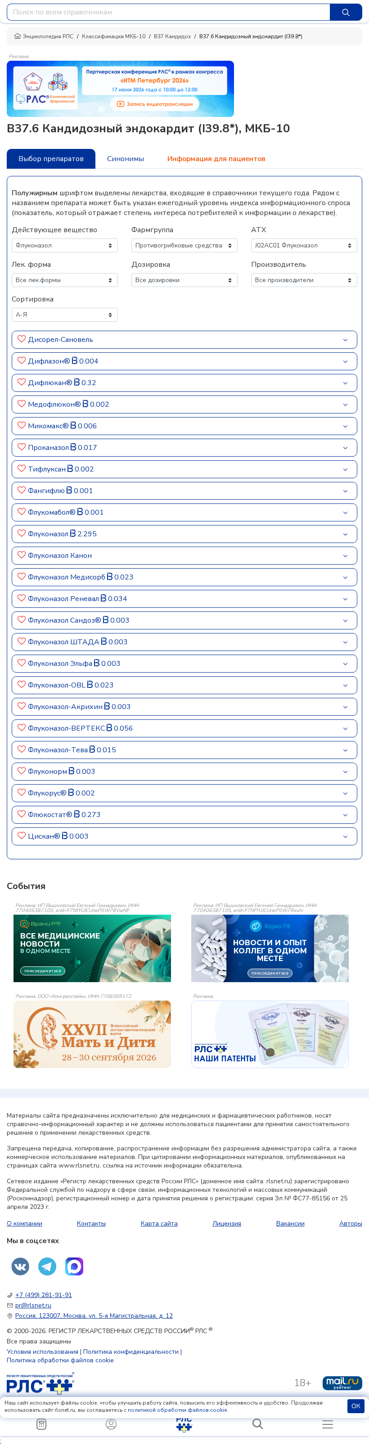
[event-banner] (92, 1034)
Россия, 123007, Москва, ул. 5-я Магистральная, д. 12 (94, 1315)
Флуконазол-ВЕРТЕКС (67, 728)
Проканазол (49, 448)
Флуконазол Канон (60, 556)
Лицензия (226, 1223)
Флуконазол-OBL (57, 685)
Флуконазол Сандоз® (65, 620)
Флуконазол (49, 534)
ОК (355, 1406)
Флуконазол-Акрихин (66, 707)
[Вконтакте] (20, 1266)
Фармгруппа (152, 230)
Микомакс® (49, 426)
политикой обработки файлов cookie (177, 1410)
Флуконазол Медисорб (67, 577)
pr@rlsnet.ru (33, 1305)
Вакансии (290, 1223)
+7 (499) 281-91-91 (43, 1295)
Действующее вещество (54, 230)
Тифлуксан (48, 469)
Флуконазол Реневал (64, 599)
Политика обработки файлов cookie (60, 1360)
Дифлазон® (50, 361)
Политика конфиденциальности (131, 1351)
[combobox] (168, 12)
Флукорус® (48, 793)
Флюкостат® (51, 815)
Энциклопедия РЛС (48, 36)
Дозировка (150, 264)
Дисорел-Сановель (60, 340)
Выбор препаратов (51, 159)
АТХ (258, 230)
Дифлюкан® (51, 383)
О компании (24, 1223)
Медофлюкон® (55, 404)
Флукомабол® (52, 512)
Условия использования (42, 1351)
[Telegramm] (47, 1266)
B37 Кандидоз (172, 36)
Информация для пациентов (216, 159)
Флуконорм (48, 772)
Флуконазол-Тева (59, 750)
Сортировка (33, 299)
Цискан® (45, 836)
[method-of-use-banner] (120, 88)
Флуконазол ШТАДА (64, 642)
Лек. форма (31, 264)
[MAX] (74, 1266)
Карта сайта (159, 1223)
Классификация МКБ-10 (113, 36)
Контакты (91, 1223)
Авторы (350, 1223)
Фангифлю (47, 491)
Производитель (278, 264)
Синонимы (125, 159)
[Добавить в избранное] (22, 340)
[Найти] (346, 12)
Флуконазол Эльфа (61, 664)
